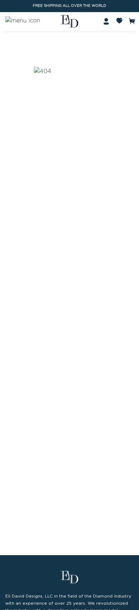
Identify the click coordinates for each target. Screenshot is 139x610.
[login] (106, 21)
